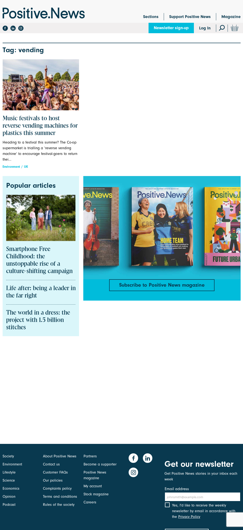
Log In (205, 28)
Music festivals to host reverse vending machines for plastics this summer (40, 126)
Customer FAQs (55, 472)
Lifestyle (9, 472)
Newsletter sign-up (171, 27)
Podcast (9, 504)
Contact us (51, 464)
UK (26, 167)
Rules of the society (59, 504)
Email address (177, 489)
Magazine (231, 16)
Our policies (53, 480)
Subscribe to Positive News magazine (162, 285)
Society (8, 456)
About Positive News (59, 456)
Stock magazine (96, 494)
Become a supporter (100, 464)
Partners (90, 456)
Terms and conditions (60, 496)
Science (9, 480)
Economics (11, 488)
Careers (90, 502)
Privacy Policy (189, 517)
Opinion (9, 496)
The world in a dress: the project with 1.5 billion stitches (38, 320)
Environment (11, 167)
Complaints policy (57, 488)
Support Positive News (190, 16)
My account (93, 486)
